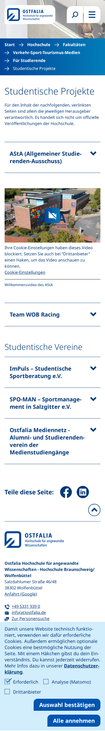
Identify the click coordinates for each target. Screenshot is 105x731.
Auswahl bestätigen (67, 704)
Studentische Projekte (34, 68)
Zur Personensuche (30, 618)
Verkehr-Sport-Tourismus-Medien (46, 52)
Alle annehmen (74, 720)
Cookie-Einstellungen (25, 272)
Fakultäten (74, 44)
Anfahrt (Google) (21, 594)
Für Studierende (29, 60)
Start (10, 44)
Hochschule (38, 44)
